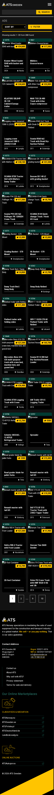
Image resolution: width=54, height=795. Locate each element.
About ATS (11, 672)
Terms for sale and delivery (18, 685)
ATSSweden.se (9, 722)
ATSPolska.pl (8, 726)
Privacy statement (14, 681)
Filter (36, 27)
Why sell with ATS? (15, 676)
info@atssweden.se (39, 654)
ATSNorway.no (8, 718)
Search (46, 12)
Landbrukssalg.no (10, 735)
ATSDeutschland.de (11, 731)
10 (42, 598)
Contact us (11, 668)
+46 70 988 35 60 (38, 657)
